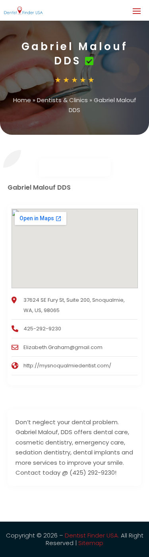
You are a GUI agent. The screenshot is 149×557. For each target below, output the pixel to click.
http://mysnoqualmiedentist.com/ (67, 365)
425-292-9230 (42, 328)
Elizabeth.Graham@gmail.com (63, 347)
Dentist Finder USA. (92, 535)
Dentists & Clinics (62, 100)
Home (22, 100)
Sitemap (90, 543)
